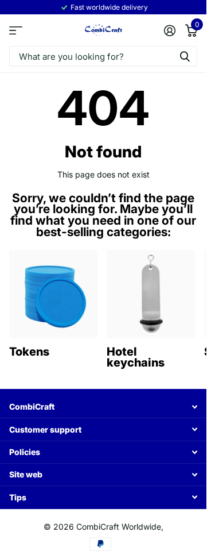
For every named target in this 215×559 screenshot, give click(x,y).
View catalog (15, 31)
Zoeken (184, 56)
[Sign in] (169, 30)
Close (103, 407)
